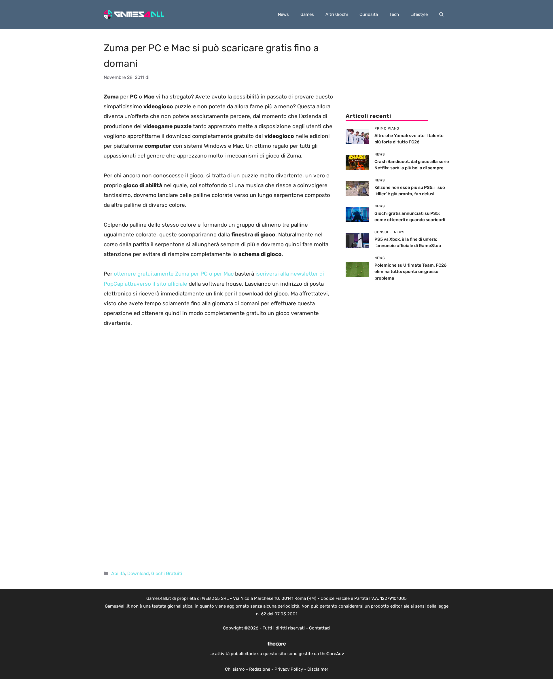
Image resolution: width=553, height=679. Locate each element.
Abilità (118, 573)
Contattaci (319, 628)
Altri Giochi (336, 14)
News (283, 14)
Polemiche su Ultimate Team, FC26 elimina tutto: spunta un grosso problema (410, 272)
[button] (441, 14)
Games (307, 14)
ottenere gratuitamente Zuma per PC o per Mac (174, 273)
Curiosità (368, 14)
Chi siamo (235, 669)
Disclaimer (317, 669)
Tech (394, 14)
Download (138, 573)
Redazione (259, 669)
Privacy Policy (288, 669)
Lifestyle (419, 14)
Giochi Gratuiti (166, 573)
